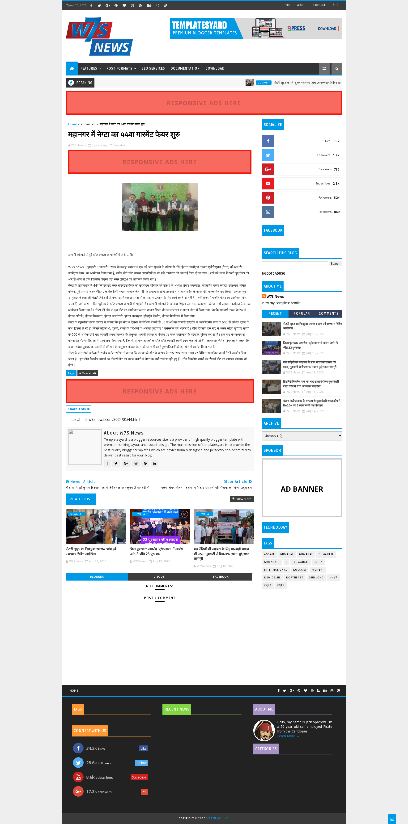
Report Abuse (273, 273)
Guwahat (306, 554)
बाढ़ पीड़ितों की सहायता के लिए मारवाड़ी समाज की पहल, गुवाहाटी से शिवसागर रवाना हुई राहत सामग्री (221, 554)
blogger (97, 577)
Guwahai (286, 554)
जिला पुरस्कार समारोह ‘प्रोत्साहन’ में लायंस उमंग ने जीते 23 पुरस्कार (156, 551)
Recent (275, 314)
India (318, 562)
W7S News (275, 296)
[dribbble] (132, 5)
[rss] (140, 5)
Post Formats (119, 69)
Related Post (81, 499)
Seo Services (153, 69)
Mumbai (318, 570)
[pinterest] (115, 5)
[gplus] (107, 5)
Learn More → (288, 736)
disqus (158, 577)
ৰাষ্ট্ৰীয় (280, 585)
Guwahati (248, 82)
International (275, 570)
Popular (302, 314)
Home (285, 5)
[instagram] (157, 5)
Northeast (294, 577)
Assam (269, 554)
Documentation (185, 69)
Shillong (316, 577)
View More (243, 499)
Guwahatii (272, 562)
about (301, 5)
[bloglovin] (124, 5)
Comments (329, 314)
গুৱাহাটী (334, 577)
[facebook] (91, 5)
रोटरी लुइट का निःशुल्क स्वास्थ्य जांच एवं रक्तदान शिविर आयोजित (296, 83)
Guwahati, (120, 145)
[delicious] (165, 5)
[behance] (149, 5)
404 (335, 5)
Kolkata (299, 570)
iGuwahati (301, 562)
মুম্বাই (267, 585)
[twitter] (99, 5)
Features (89, 69)
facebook (221, 577)
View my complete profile (281, 303)
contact (319, 5)
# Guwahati (87, 373)
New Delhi (272, 577)
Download (215, 69)
